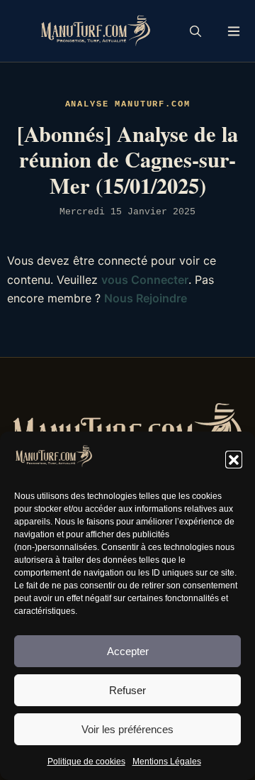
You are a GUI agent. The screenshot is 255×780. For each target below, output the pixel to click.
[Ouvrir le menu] (233, 31)
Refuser (127, 690)
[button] (234, 459)
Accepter (128, 651)
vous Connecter (144, 280)
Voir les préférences (127, 729)
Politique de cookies (86, 762)
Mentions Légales (166, 762)
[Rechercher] (195, 31)
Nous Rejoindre (145, 298)
